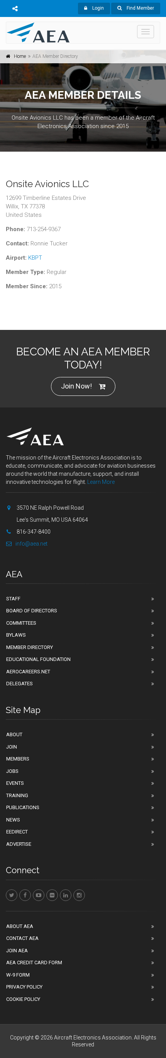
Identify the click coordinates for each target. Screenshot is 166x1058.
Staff (13, 599)
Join (11, 747)
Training (17, 795)
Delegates (19, 683)
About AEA (19, 926)
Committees (21, 623)
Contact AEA (22, 938)
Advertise (18, 844)
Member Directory (29, 647)
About (14, 734)
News (13, 820)
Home (20, 56)
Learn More (101, 482)
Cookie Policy (23, 999)
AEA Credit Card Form (34, 962)
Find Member (139, 8)
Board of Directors (31, 611)
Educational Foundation (38, 659)
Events (15, 783)
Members (17, 759)
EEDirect (17, 832)
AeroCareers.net (28, 671)
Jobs (12, 771)
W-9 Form (18, 975)
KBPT (35, 257)
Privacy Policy (24, 987)
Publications (22, 807)
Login (97, 8)
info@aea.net (31, 544)
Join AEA (17, 950)
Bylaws (16, 635)
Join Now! (76, 386)
